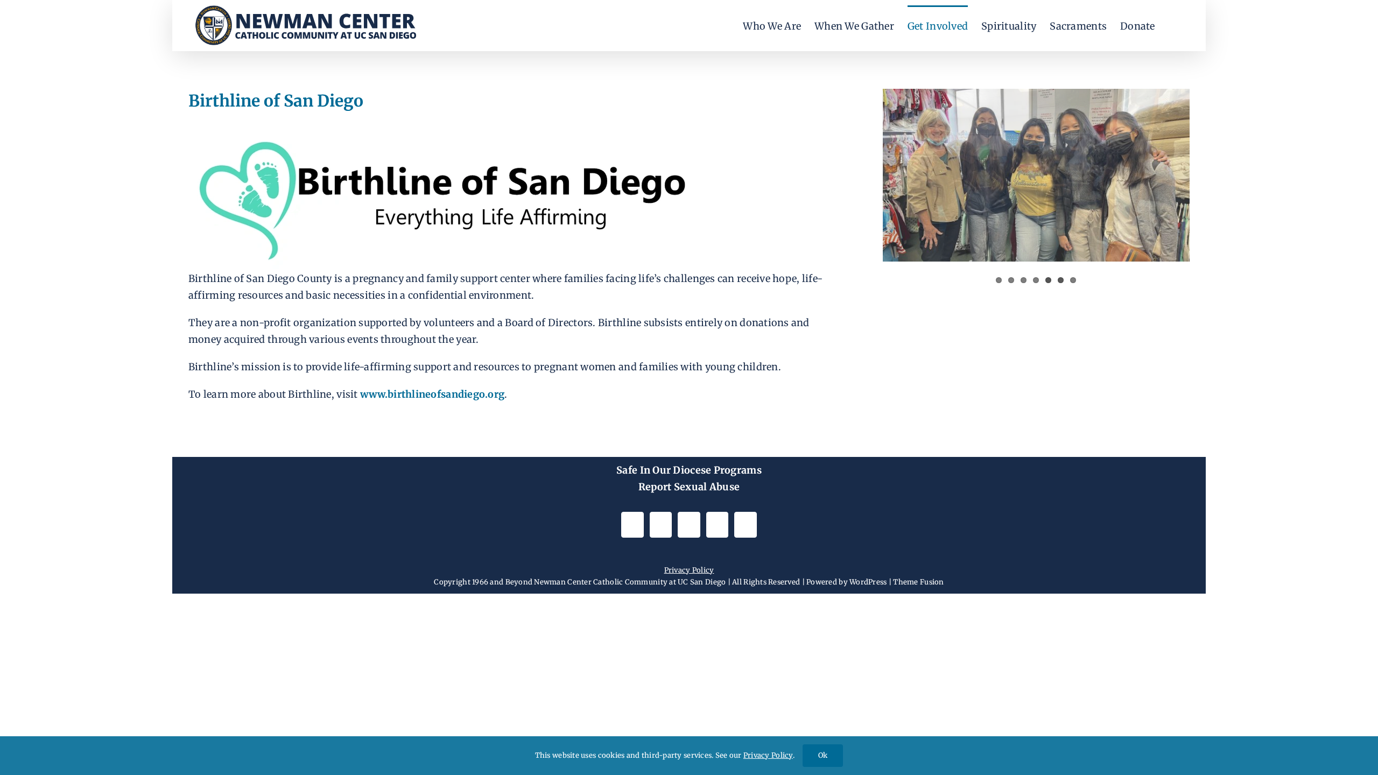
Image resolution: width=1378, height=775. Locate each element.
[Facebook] (661, 525)
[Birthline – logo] (439, 127)
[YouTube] (689, 525)
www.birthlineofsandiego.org (432, 394)
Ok (822, 755)
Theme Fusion (918, 582)
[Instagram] (632, 525)
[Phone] (745, 525)
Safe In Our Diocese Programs (689, 470)
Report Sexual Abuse (689, 487)
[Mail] (717, 525)
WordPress (868, 582)
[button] (1172, 25)
